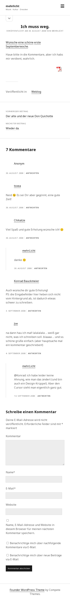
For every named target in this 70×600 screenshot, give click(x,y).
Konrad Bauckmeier (26, 281)
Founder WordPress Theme (27, 590)
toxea (17, 186)
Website (11, 504)
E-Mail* (11, 488)
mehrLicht (28, 250)
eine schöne (25, 42)
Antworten (32, 173)
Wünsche (12, 42)
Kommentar (13, 436)
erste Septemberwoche (23, 44)
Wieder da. (12, 128)
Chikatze (19, 220)
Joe (16, 323)
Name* (10, 472)
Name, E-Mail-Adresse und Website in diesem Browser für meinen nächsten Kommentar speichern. (30, 529)
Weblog (36, 92)
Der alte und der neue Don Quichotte (29, 116)
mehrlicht (12, 6)
